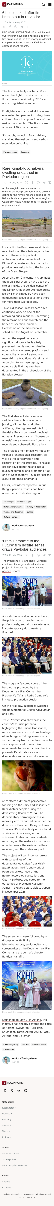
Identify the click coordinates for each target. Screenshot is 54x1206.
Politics (6, 1113)
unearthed (9, 493)
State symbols (9, 1159)
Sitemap (6, 1181)
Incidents (25, 152)
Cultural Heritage (10, 517)
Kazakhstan (8, 1049)
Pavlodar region (10, 152)
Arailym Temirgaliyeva (24, 1058)
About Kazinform (10, 1153)
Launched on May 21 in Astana (21, 1019)
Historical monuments (13, 507)
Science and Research (13, 512)
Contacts (6, 1187)
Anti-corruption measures (14, 1165)
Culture (30, 512)
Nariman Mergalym (23, 525)
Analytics (6, 1125)
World (5, 1131)
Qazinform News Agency (16, 201)
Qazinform (19, 485)
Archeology (8, 502)
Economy (6, 1119)
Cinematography (10, 1044)
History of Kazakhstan (36, 507)
